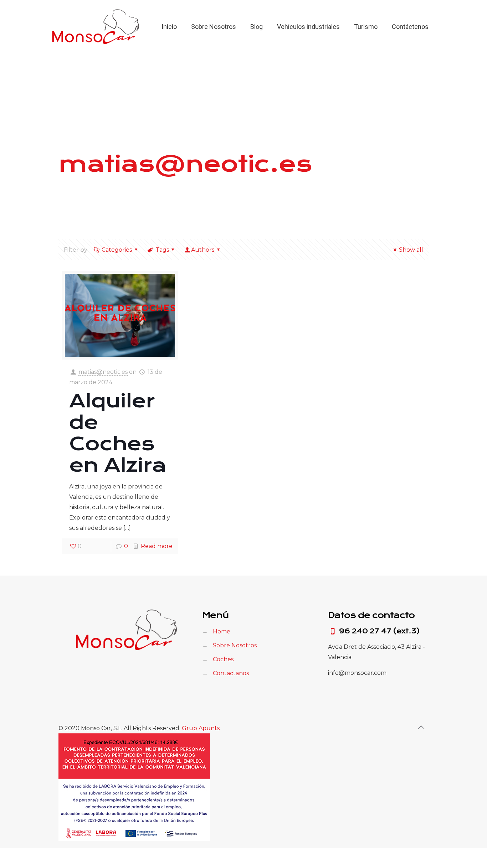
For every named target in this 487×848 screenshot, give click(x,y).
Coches (223, 659)
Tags (162, 249)
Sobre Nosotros (235, 645)
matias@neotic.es (103, 371)
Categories (117, 249)
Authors (202, 249)
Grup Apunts (201, 728)
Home (221, 631)
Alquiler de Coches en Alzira (117, 433)
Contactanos (231, 673)
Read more (157, 546)
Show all (411, 249)
